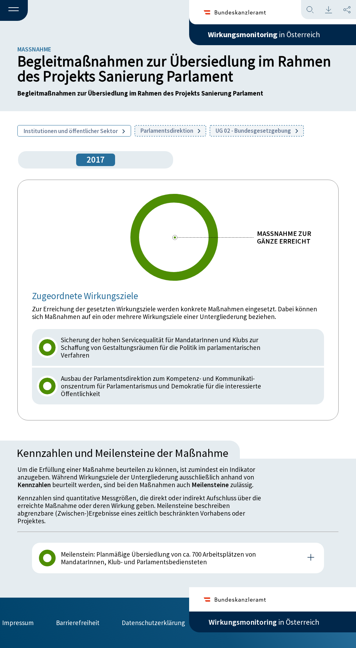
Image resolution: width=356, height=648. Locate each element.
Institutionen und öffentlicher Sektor (71, 131)
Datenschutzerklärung (153, 622)
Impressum (18, 622)
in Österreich (264, 34)
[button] (14, 10)
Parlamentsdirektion (167, 130)
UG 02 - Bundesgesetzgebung (254, 130)
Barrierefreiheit (77, 622)
